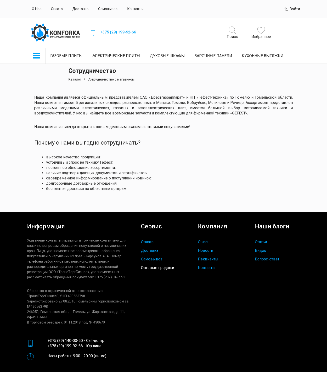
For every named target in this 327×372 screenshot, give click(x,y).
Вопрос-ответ (267, 259)
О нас (36, 9)
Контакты (135, 9)
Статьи (261, 242)
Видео (260, 250)
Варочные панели (213, 56)
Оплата (57, 9)
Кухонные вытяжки (262, 56)
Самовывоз (108, 9)
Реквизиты (208, 259)
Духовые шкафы (167, 56)
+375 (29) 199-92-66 (118, 32)
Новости (205, 250)
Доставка (80, 9)
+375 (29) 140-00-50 (65, 340)
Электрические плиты (116, 56)
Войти (294, 9)
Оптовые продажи (157, 267)
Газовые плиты (66, 56)
